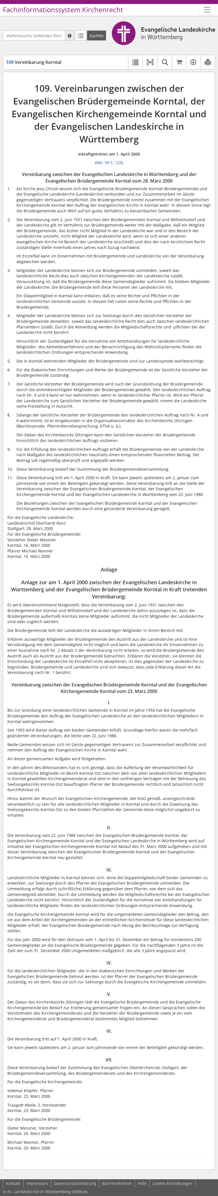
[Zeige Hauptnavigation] (207, 9)
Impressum (37, 1183)
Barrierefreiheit (117, 1183)
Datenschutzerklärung (75, 1183)
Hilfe (142, 1183)
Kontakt (13, 1183)
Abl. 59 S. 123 (109, 162)
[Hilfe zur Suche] (69, 35)
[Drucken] (207, 62)
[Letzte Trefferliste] (80, 35)
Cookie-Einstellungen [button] (172, 1183)
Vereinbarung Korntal (33, 62)
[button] (150, 62)
